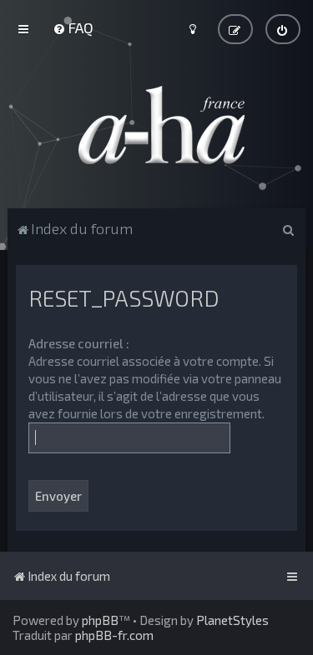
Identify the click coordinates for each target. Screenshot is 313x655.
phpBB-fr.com (114, 635)
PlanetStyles (232, 620)
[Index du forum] (157, 125)
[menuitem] (73, 27)
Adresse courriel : (78, 343)
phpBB (100, 620)
